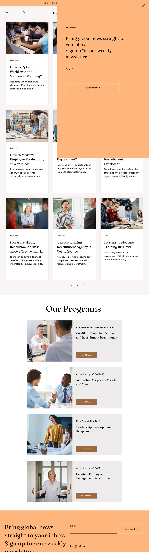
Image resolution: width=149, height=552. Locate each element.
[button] (144, 5)
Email (68, 69)
